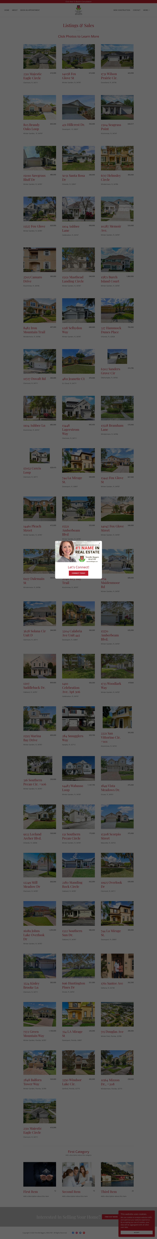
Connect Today (78, 573)
